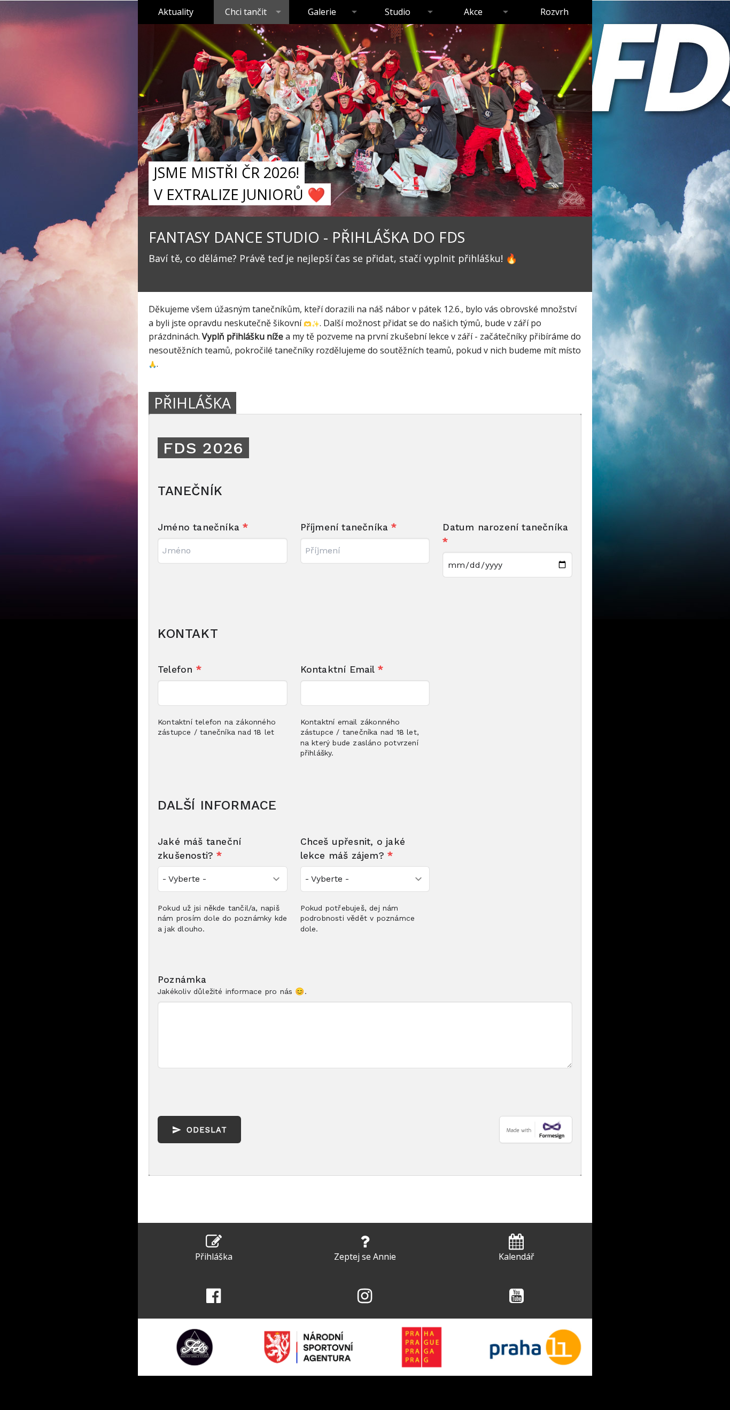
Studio (397, 12)
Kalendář (516, 1256)
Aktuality (175, 12)
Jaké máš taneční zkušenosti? (199, 848)
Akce (473, 12)
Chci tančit (246, 12)
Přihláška (213, 1256)
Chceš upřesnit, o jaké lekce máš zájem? (352, 848)
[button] (213, 1248)
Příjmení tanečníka (348, 527)
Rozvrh (554, 12)
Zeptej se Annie (365, 1256)
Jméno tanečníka (203, 527)
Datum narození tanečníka (505, 534)
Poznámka (182, 979)
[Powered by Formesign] (535, 1129)
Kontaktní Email (341, 669)
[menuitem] (176, 12)
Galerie (322, 12)
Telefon (179, 669)
